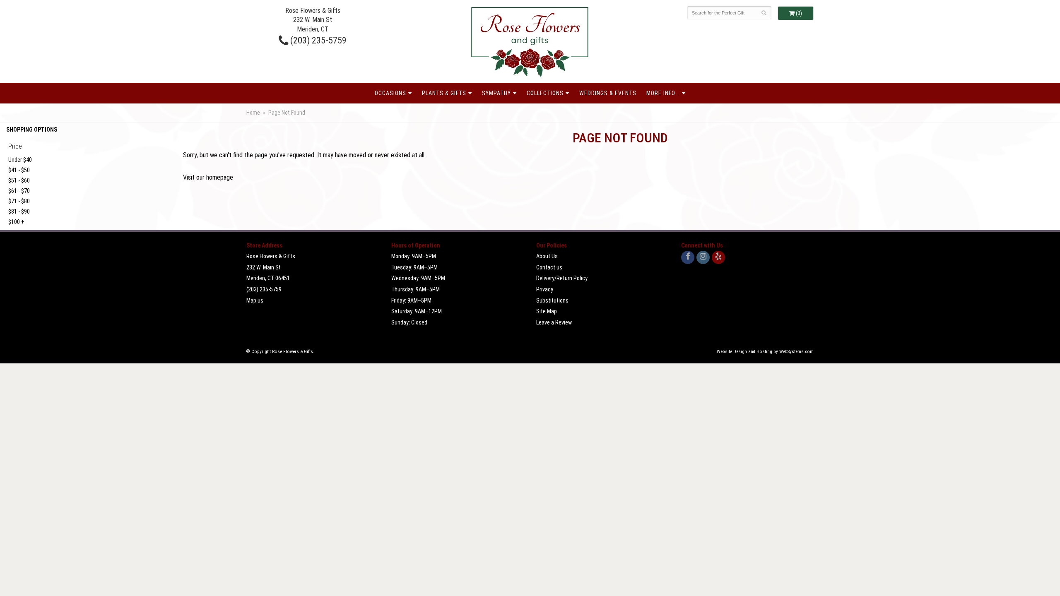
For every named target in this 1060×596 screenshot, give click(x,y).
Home (253, 112)
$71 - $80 (19, 201)
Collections (545, 93)
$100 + (16, 222)
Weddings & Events (607, 93)
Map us (254, 300)
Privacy (544, 289)
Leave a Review (554, 322)
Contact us (549, 267)
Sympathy (496, 93)
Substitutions (552, 300)
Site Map (546, 311)
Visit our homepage (208, 177)
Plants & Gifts (444, 93)
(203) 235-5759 (317, 40)
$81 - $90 (19, 211)
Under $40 (20, 159)
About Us (547, 256)
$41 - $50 (19, 170)
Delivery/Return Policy (562, 278)
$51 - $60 (19, 180)
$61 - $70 (19, 190)
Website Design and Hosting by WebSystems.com (765, 351)
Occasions (390, 93)
